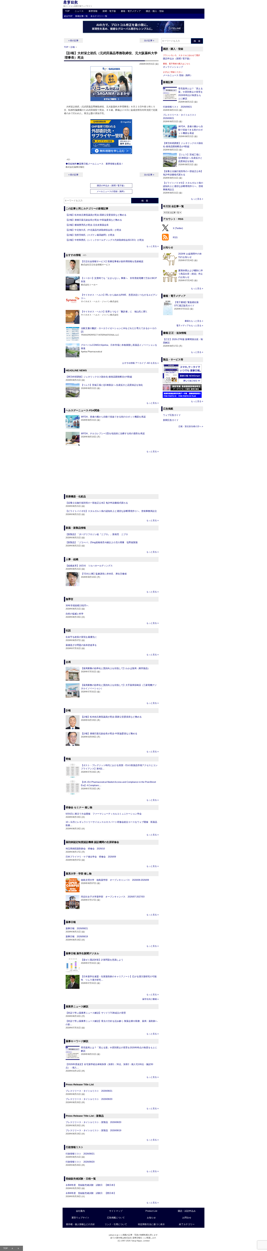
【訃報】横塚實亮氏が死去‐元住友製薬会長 (87, 225)
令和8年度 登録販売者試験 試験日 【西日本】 (91, 1193)
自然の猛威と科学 (74, 614)
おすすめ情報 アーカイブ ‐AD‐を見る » (140, 363)
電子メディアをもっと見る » (189, 325)
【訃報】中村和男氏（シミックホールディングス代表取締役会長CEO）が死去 (105, 240)
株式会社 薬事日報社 (133, 1238)
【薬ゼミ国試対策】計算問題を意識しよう (102, 960)
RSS (175, 237)
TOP (67, 11)
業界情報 (93, 11)
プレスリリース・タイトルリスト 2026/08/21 (89, 1091)
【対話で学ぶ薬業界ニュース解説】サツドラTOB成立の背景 (96, 1013)
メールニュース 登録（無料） (177, 75)
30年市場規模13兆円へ (77, 605)
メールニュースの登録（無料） (111, 191)
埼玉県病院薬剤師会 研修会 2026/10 (85, 848)
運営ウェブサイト (80, 1217)
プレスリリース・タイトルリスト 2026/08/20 (89, 1099)
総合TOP (68, 16)
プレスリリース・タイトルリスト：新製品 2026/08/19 (93, 1130)
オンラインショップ (173, 67)
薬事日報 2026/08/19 (77, 936)
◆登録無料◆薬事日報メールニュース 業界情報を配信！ (94, 164)
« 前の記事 (73, 40)
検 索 (144, 200)
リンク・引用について (116, 1224)
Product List (151, 1211)
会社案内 (80, 1211)
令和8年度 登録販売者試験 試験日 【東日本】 (91, 1185)
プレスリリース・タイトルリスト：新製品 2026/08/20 (93, 1122)
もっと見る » (152, 246)
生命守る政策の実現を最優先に (81, 637)
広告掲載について (116, 1217)
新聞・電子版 (109, 11)
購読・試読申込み (187, 1211)
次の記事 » (149, 40)
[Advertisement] (111, 474)
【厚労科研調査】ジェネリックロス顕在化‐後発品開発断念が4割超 (99, 377)
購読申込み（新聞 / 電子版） (177, 58)
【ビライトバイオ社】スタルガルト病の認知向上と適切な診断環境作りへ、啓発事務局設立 (111, 511)
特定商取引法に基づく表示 (151, 1224)
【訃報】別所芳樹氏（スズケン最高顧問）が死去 (90, 235)
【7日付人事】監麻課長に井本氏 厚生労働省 (104, 574)
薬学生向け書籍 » (150, 999)
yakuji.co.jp (113, 1235)
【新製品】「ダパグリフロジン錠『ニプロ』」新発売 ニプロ (97, 534)
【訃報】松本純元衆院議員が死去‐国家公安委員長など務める (96, 215)
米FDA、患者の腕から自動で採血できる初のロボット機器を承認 (113, 417)
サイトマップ (116, 1211)
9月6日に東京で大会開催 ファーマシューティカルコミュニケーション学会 (104, 814)
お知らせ (151, 1217)
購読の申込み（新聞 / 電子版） (111, 185)
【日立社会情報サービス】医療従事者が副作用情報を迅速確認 (112, 261)
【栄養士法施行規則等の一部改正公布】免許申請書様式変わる (97, 503)
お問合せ (186, 1217)
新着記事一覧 (81, 16)
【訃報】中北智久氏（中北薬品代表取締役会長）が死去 (93, 230)
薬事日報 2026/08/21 (77, 928)
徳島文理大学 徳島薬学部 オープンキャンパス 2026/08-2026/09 (115, 880)
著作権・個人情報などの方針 (80, 1224)
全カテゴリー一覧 (99, 16)
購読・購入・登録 (155, 11)
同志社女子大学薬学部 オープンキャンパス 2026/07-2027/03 (112, 896)
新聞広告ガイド (171, 420)
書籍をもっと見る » (194, 321)
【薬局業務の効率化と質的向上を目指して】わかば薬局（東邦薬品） (115, 668)
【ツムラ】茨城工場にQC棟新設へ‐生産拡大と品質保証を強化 (112, 385)
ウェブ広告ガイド (172, 415)
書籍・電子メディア (131, 11)
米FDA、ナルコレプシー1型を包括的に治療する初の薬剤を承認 (113, 433)
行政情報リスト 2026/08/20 (80, 1162)
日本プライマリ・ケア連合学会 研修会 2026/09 (91, 857)
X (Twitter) (178, 228)
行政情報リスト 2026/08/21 (80, 1154)
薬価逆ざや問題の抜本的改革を (81, 645)
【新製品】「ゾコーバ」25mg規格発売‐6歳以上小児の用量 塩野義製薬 (102, 542)
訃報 (73, 47)
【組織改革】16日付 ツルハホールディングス (89, 565)
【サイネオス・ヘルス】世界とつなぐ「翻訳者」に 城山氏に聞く (114, 311)
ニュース (79, 11)
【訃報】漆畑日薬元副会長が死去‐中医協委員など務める (94, 220)
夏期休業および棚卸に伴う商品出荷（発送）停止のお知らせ (190, 273)
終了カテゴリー (187, 1224)
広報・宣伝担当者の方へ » (190, 426)
